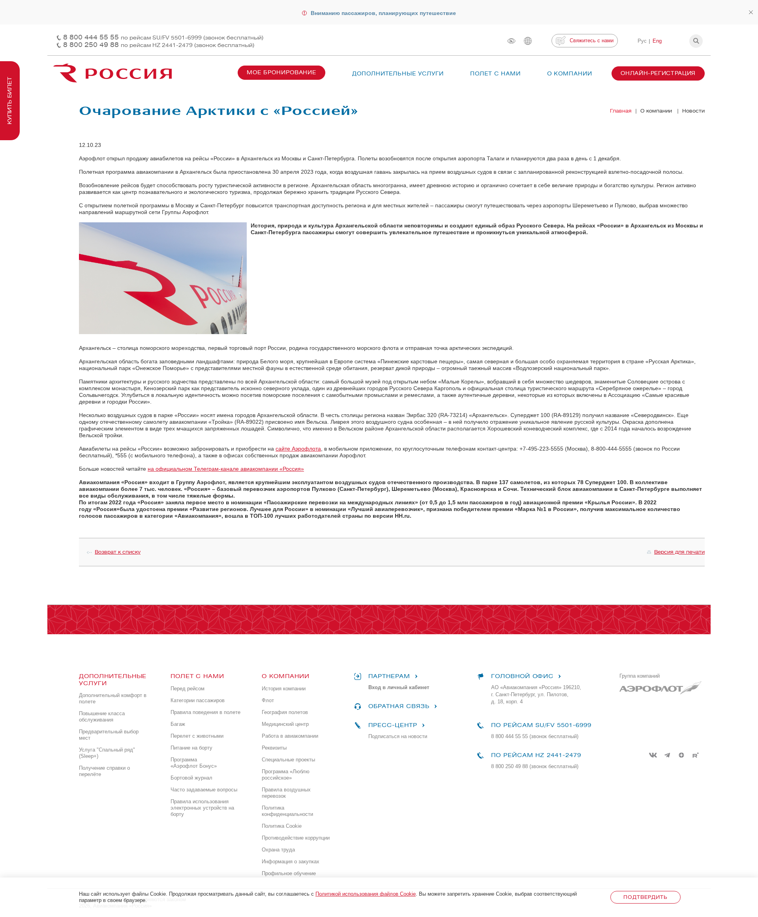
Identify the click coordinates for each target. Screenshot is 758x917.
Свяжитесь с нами (592, 40)
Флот (268, 700)
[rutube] (696, 755)
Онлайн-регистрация (658, 73)
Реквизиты (274, 748)
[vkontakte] (653, 755)
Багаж (178, 724)
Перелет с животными (197, 736)
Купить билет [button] (9, 100)
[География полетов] (528, 41)
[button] (696, 41)
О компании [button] (569, 74)
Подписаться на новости (397, 736)
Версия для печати (679, 552)
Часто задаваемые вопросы (204, 790)
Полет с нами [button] (495, 74)
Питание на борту (191, 748)
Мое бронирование (281, 72)
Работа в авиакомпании (290, 736)
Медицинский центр (285, 724)
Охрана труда (278, 850)
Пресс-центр (392, 725)
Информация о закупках (290, 861)
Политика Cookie (282, 826)
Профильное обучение (289, 873)
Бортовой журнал (191, 778)
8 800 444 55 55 (163, 37)
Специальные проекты (288, 760)
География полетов (285, 712)
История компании (284, 689)
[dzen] (681, 755)
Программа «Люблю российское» (286, 775)
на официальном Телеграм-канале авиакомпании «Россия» (226, 469)
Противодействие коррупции (296, 838)
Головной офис (522, 676)
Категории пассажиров (198, 700)
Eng (657, 41)
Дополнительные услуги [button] (398, 74)
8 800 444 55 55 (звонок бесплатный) (534, 736)
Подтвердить (645, 897)
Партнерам (389, 676)
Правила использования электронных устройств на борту (202, 808)
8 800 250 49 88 (158, 45)
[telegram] (667, 755)
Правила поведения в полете (205, 712)
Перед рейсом (188, 689)
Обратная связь (399, 706)
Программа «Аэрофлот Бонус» (194, 763)
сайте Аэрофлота (298, 448)
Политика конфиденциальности (287, 811)
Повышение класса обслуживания (102, 716)
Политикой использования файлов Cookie (365, 894)
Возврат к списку (118, 552)
